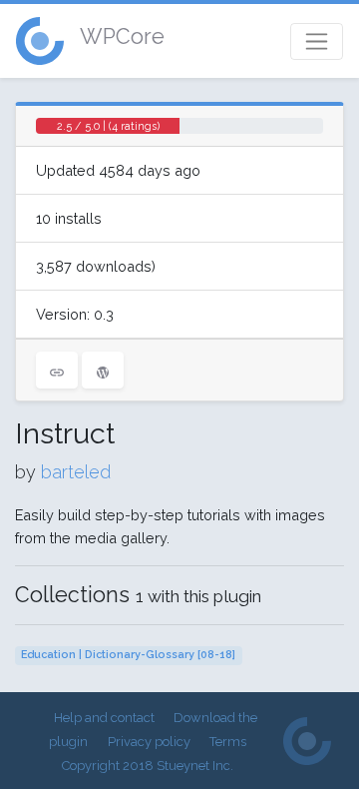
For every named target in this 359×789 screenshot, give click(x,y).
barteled (76, 471)
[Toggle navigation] (316, 41)
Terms (227, 741)
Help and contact (104, 717)
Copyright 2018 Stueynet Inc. (147, 765)
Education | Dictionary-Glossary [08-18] (128, 654)
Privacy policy (149, 741)
